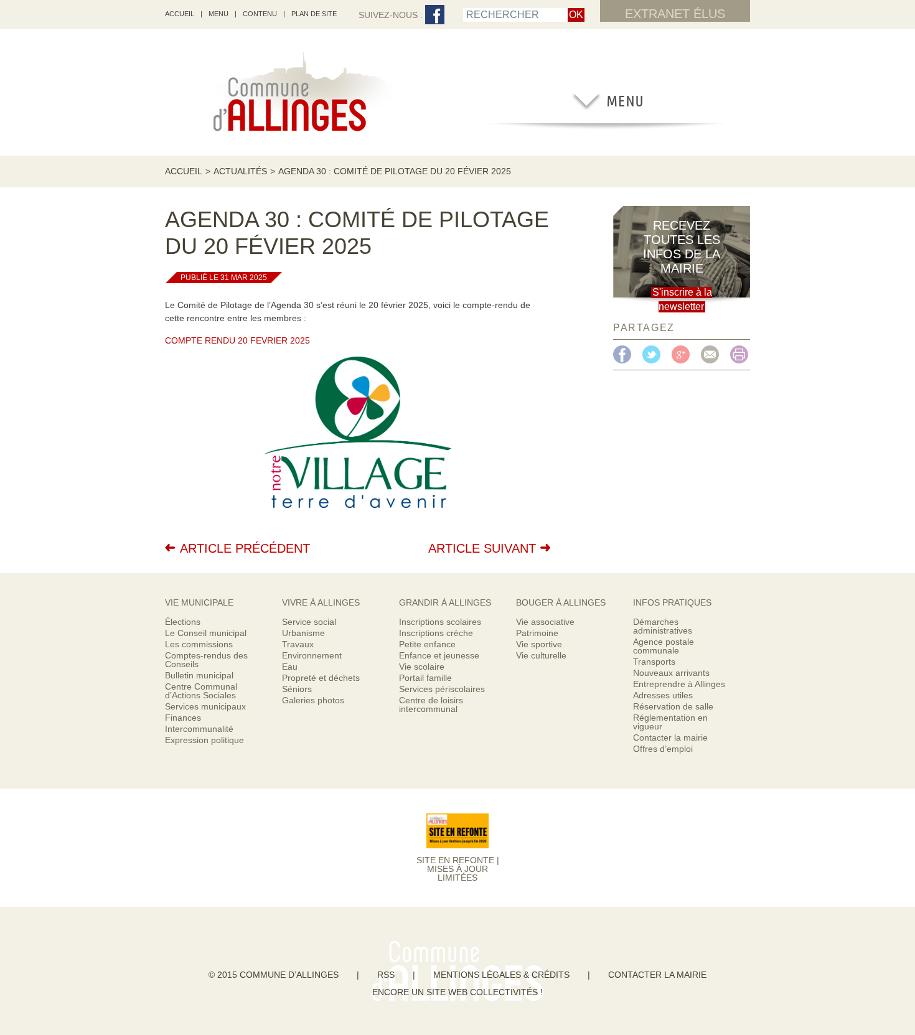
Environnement (312, 655)
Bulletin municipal (199, 675)
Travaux (298, 644)
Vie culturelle (541, 655)
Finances (183, 717)
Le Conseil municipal (205, 633)
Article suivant (482, 548)
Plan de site (314, 13)
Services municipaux (205, 706)
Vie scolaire (421, 666)
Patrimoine (537, 633)
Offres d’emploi (663, 748)
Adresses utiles (663, 695)
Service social (309, 621)
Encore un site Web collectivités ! (457, 992)
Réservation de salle (673, 706)
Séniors (297, 689)
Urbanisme (303, 633)
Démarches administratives (662, 626)
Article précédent (245, 548)
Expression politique (204, 740)
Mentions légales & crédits (501, 975)
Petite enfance (427, 644)
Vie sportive (539, 644)
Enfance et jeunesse (439, 655)
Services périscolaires (442, 689)
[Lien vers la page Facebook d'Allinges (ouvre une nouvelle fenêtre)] (434, 15)
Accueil (183, 171)
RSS (386, 975)
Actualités (240, 171)
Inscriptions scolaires (440, 621)
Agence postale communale (663, 646)
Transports (654, 661)
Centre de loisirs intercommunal (431, 704)
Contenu (260, 13)
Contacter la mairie (670, 737)
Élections (182, 621)
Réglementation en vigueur (670, 722)
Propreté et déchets (321, 677)
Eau (290, 666)
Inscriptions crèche (436, 633)
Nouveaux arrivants (671, 672)
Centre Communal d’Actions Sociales (201, 691)
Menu (218, 13)
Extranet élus (675, 14)
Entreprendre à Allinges (679, 684)
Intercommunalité (199, 728)
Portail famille (425, 677)
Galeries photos (313, 700)
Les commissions (199, 644)
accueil (179, 13)
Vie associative (545, 621)
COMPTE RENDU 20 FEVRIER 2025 (237, 340)
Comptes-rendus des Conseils (206, 659)
